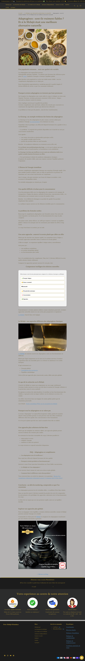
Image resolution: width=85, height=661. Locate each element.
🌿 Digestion (25, 299)
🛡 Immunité (24, 286)
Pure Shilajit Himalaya (11, 624)
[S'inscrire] (52, 586)
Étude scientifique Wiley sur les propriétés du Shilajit (41, 403)
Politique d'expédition (72, 633)
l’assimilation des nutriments (29, 370)
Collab (36, 640)
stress (24, 76)
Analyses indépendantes (41, 633)
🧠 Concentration (26, 295)
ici (59, 627)
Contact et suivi (39, 636)
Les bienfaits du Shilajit (19, 4)
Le (21, 353)
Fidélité (37, 638)
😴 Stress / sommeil (26, 282)
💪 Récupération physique (28, 291)
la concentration (35, 121)
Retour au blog (43, 574)
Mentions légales (71, 630)
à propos (37, 642)
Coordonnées (70, 627)
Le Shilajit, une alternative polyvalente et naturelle (38, 13)
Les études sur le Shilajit (41, 631)
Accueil (20, 13)
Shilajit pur (38, 627)
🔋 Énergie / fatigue (26, 278)
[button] (19, 4)
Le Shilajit (21, 315)
